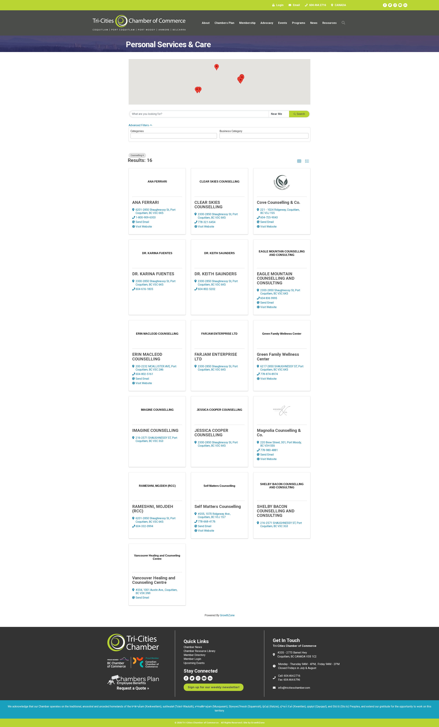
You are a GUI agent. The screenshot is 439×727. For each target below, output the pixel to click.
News (313, 23)
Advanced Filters (139, 125)
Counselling (136, 155)
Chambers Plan (224, 23)
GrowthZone (227, 615)
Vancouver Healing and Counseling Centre (153, 580)
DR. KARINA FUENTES (153, 273)
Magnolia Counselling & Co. (279, 432)
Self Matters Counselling (217, 506)
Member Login (192, 659)
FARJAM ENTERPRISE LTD (215, 356)
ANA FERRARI (145, 202)
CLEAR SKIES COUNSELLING (208, 204)
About (206, 23)
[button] (240, 80)
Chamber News (193, 647)
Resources (329, 23)
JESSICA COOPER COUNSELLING (211, 432)
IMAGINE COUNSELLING (155, 430)
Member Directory (194, 655)
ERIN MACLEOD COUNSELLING (147, 356)
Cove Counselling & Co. (278, 202)
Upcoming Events (194, 663)
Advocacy (266, 23)
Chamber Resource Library (199, 651)
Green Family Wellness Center (278, 356)
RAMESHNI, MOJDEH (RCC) (152, 508)
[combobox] (173, 136)
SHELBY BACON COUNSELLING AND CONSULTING (275, 511)
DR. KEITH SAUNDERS (215, 273)
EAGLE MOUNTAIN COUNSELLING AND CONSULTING (275, 278)
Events (282, 23)
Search (301, 114)
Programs (298, 23)
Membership (247, 23)
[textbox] (133, 135)
